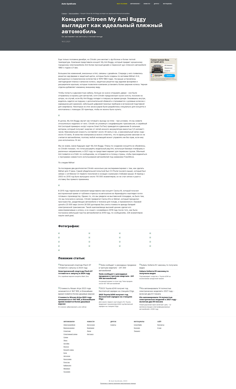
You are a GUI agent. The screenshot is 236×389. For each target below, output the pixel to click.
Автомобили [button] (135, 4)
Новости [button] (147, 4)
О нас (159, 328)
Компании (90, 328)
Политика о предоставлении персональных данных (118, 383)
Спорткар (67, 331)
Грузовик (67, 372)
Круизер (137, 328)
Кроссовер (67, 359)
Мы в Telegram (122, 4)
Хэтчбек (66, 343)
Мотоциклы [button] (167, 4)
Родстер (67, 362)
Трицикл (137, 331)
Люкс (65, 340)
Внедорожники (69, 328)
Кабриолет (67, 365)
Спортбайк (138, 325)
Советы (113, 325)
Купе (65, 353)
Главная (64, 13)
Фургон (66, 347)
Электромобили (74, 13)
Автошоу (90, 334)
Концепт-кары (69, 350)
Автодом (67, 356)
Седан (66, 337)
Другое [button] (156, 4)
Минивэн (67, 369)
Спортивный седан (70, 334)
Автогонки (91, 325)
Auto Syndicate (69, 3)
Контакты (160, 325)
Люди (89, 331)
